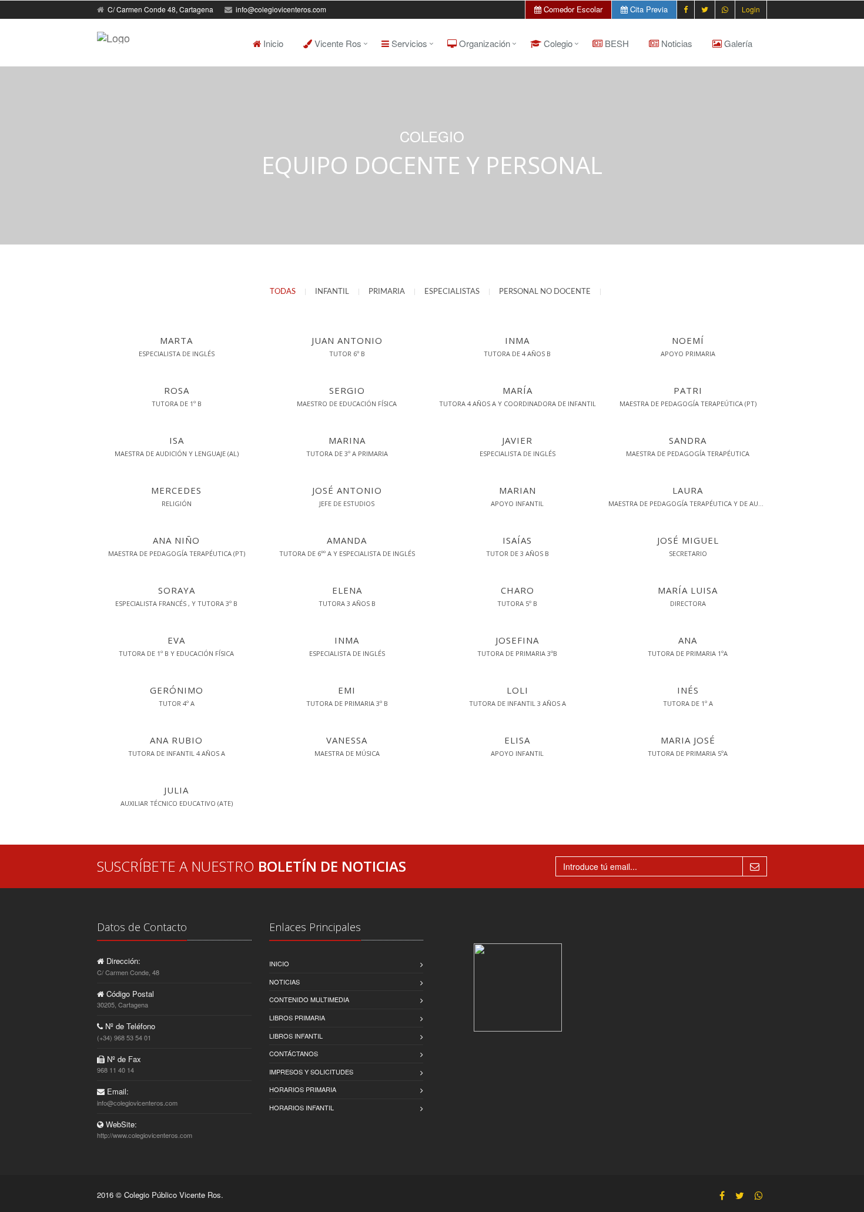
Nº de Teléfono (129, 1026)
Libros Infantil (296, 1035)
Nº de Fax (123, 1058)
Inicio (272, 43)
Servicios (408, 43)
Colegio (556, 43)
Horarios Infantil (301, 1107)
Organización (483, 43)
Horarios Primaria (302, 1089)
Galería (737, 43)
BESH (615, 43)
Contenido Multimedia (309, 999)
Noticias (675, 43)
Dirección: (122, 960)
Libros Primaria (297, 1017)
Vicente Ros (336, 43)
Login (751, 9)
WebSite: (120, 1124)
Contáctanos (293, 1053)
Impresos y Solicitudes (311, 1071)
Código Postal (129, 993)
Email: (117, 1091)
